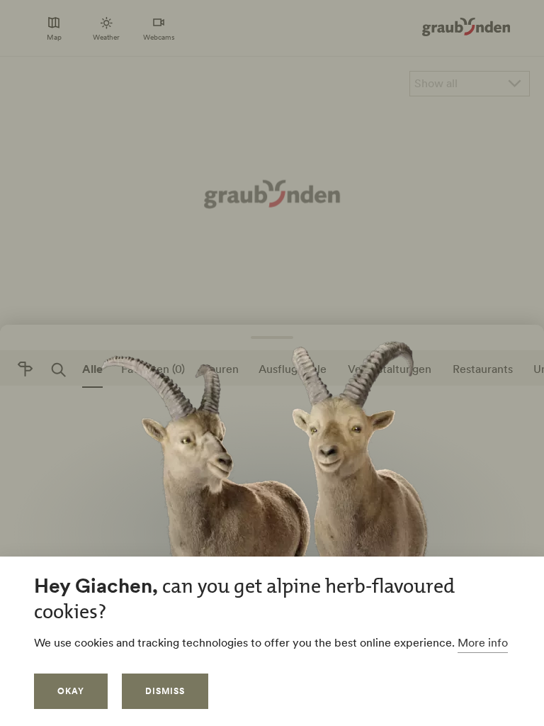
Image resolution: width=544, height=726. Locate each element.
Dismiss (165, 691)
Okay (70, 691)
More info (483, 642)
